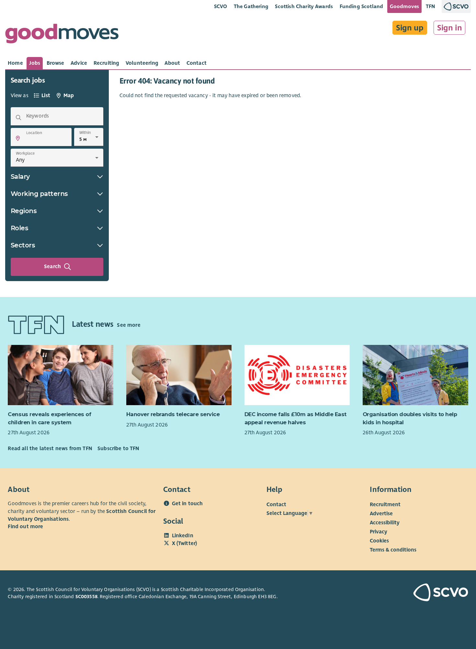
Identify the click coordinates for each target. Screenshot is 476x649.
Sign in (449, 28)
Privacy (378, 532)
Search (52, 266)
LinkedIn (182, 535)
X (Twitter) (184, 543)
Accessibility (385, 522)
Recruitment (385, 504)
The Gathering (251, 6)
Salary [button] (20, 176)
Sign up (410, 28)
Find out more (25, 526)
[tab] (15, 63)
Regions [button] (24, 211)
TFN (430, 6)
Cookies (379, 541)
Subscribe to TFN (118, 448)
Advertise (381, 513)
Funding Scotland (361, 6)
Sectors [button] (23, 245)
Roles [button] (19, 228)
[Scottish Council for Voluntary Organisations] (432, 593)
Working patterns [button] (39, 194)
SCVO (220, 6)
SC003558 (86, 596)
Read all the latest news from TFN (50, 448)
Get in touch (187, 503)
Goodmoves (404, 6)
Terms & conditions (393, 550)
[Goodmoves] (62, 35)
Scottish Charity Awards (304, 6)
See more (128, 325)
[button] (18, 138)
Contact (276, 504)
